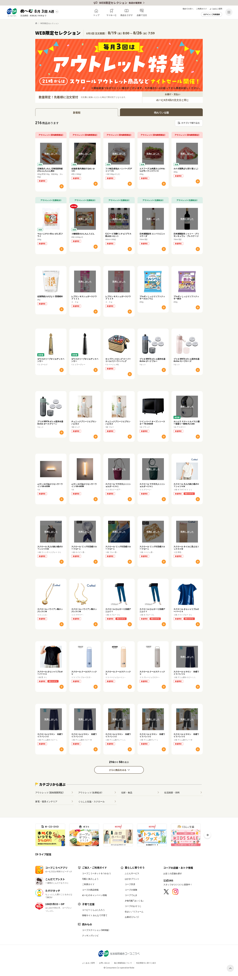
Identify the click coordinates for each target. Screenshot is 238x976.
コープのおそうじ (133, 906)
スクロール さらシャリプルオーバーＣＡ (186, 610)
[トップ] (36, 23)
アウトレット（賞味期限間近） (49, 792)
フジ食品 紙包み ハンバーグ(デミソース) (118, 169)
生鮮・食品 (126, 792)
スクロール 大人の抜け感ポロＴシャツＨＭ (186, 485)
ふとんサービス (132, 873)
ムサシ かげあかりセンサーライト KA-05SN (50, 485)
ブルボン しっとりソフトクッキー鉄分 (186, 297)
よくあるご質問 (216, 8)
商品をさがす (126, 15)
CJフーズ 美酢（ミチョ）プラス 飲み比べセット (119, 234)
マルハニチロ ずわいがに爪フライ (50, 234)
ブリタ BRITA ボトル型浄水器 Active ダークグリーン (50, 422)
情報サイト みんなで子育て (94, 915)
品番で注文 (142, 15)
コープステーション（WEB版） (95, 930)
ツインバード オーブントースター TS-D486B (152, 422)
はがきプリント (132, 878)
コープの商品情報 (90, 889)
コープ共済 (130, 884)
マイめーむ (111, 15)
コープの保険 (131, 889)
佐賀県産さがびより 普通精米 (50, 296)
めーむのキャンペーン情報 (94, 895)
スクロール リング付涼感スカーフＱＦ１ (84, 547)
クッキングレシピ (90, 935)
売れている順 (161, 112)
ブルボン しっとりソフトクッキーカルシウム (152, 297)
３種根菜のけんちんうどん (82, 233)
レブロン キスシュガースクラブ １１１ (84, 297)
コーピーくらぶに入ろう (93, 909)
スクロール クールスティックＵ (84, 672)
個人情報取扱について (123, 963)
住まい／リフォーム (134, 911)
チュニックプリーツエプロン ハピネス (83, 422)
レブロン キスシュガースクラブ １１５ (118, 297)
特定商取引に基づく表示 (146, 963)
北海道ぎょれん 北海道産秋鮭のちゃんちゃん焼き (50, 169)
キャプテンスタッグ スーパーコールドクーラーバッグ (118, 360)
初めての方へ (188, 8)
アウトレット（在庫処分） (90, 792)
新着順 (76, 112)
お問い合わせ (104, 963)
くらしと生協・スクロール (91, 801)
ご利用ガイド (201, 8)
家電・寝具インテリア (46, 801)
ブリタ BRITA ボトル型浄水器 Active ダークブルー (152, 360)
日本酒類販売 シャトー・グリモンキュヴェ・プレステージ (186, 234)
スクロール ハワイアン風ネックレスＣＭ (50, 610)
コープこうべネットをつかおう (96, 873)
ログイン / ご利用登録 (211, 14)
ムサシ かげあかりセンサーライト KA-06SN (84, 485)
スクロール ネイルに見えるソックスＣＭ (186, 547)
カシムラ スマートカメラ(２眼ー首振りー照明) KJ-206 (187, 422)
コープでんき (131, 895)
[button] (207, 834)
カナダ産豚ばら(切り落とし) (186, 168)
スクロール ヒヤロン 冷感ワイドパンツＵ (186, 672)
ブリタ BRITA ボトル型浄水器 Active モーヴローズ (186, 360)
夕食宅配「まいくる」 (134, 900)
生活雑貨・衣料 (172, 792)
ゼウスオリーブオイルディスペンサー (50, 360)
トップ (96, 15)
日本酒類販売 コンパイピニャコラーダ (152, 234)
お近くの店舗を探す (172, 873)
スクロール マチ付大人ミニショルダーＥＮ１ (118, 485)
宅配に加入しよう (90, 878)
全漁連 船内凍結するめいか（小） (83, 169)
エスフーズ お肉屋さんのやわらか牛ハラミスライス (152, 169)
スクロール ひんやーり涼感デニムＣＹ (118, 610)
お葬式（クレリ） (132, 916)
